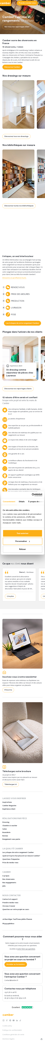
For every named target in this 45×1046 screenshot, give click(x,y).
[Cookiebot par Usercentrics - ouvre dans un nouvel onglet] (32, 494)
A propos (5, 876)
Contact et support (10, 899)
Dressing (14, 241)
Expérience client (8, 809)
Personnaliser (21, 541)
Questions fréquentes (11, 859)
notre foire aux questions (26, 949)
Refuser (22, 549)
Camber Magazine (9, 806)
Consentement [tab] (9, 502)
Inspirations (7, 802)
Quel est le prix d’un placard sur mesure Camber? (21, 856)
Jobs (4, 886)
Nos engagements (9, 883)
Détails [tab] (22, 502)
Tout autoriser (22, 533)
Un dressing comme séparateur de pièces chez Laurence (19, 373)
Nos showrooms (8, 879)
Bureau (5, 836)
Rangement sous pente (11, 839)
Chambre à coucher (9, 826)
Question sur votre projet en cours (15, 909)
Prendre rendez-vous (10, 903)
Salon (4, 829)
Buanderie (6, 832)
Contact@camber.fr (11, 980)
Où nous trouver (8, 906)
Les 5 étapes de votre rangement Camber (18, 852)
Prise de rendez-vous (10, 863)
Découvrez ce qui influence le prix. (14, 278)
